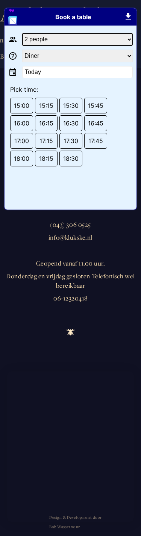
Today (33, 72)
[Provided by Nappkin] (15, 17)
